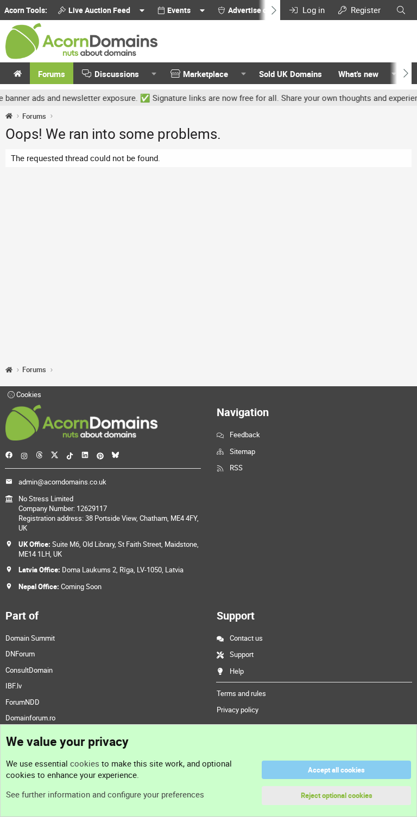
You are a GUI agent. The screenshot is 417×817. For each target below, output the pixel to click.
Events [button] (179, 10)
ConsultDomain (29, 670)
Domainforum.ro (30, 718)
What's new (358, 73)
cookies (84, 763)
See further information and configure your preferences (105, 794)
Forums (51, 73)
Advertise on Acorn (260, 10)
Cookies (28, 394)
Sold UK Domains (290, 73)
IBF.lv (13, 686)
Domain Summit (30, 638)
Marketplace (205, 73)
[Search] (401, 10)
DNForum (20, 654)
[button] (154, 74)
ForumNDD (22, 702)
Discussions (116, 73)
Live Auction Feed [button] (99, 10)
